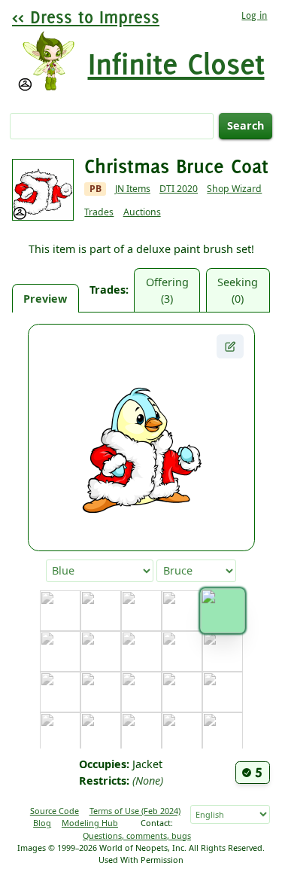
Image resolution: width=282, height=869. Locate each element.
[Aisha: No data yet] (100, 610)
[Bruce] (222, 610)
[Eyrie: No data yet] (100, 692)
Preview (45, 298)
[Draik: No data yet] (222, 651)
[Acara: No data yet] (60, 610)
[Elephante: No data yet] (60, 692)
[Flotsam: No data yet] (141, 692)
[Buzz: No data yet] (60, 651)
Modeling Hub (90, 822)
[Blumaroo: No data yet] (141, 610)
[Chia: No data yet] (100, 651)
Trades (99, 212)
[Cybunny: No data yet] (182, 651)
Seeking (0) (237, 290)
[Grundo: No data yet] (100, 732)
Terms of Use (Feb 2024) (134, 810)
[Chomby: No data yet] (141, 651)
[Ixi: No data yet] (182, 732)
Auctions (142, 212)
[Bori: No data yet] (182, 610)
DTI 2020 (178, 188)
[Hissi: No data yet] (141, 732)
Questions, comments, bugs (137, 835)
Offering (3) (167, 290)
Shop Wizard (234, 188)
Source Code (54, 810)
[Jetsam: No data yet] (222, 732)
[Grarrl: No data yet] (60, 732)
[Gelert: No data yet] (182, 692)
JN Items (132, 188)
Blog (42, 822)
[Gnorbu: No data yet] (222, 692)
